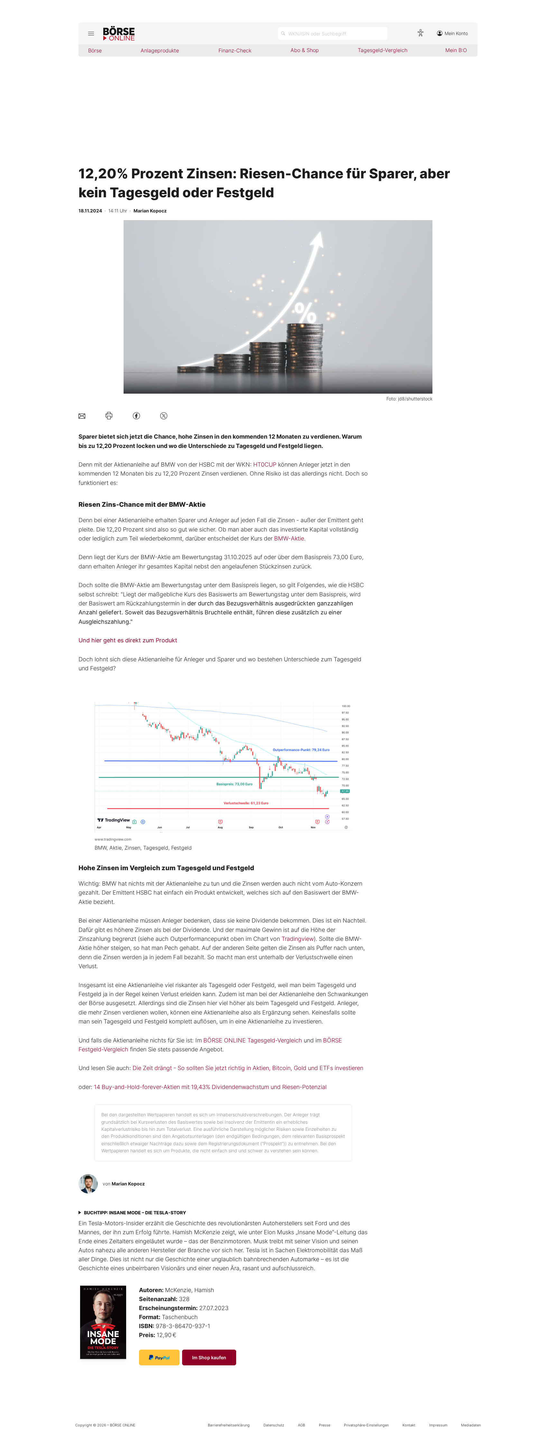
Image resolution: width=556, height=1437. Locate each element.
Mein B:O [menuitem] (456, 50)
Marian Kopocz (128, 1183)
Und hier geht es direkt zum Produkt (128, 640)
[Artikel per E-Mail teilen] (82, 415)
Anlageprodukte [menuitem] (160, 50)
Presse (324, 1425)
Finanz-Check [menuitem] (234, 50)
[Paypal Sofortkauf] (159, 1357)
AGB (301, 1425)
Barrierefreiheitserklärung (229, 1425)
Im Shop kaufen (209, 1357)
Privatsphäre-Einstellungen (366, 1425)
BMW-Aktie (289, 538)
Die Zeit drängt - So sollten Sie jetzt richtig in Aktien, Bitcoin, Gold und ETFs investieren (248, 1068)
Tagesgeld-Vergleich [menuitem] (382, 50)
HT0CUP (264, 464)
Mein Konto (456, 33)
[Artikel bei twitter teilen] (163, 415)
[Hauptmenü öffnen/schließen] (91, 33)
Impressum (438, 1425)
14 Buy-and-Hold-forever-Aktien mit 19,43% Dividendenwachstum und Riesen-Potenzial (210, 1087)
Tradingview (298, 938)
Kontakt (409, 1425)
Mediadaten (471, 1425)
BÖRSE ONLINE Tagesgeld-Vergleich (252, 1040)
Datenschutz (274, 1425)
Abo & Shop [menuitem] (305, 50)
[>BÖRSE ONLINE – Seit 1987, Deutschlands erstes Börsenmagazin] (118, 33)
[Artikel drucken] (109, 416)
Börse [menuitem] (95, 50)
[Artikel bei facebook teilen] (136, 415)
